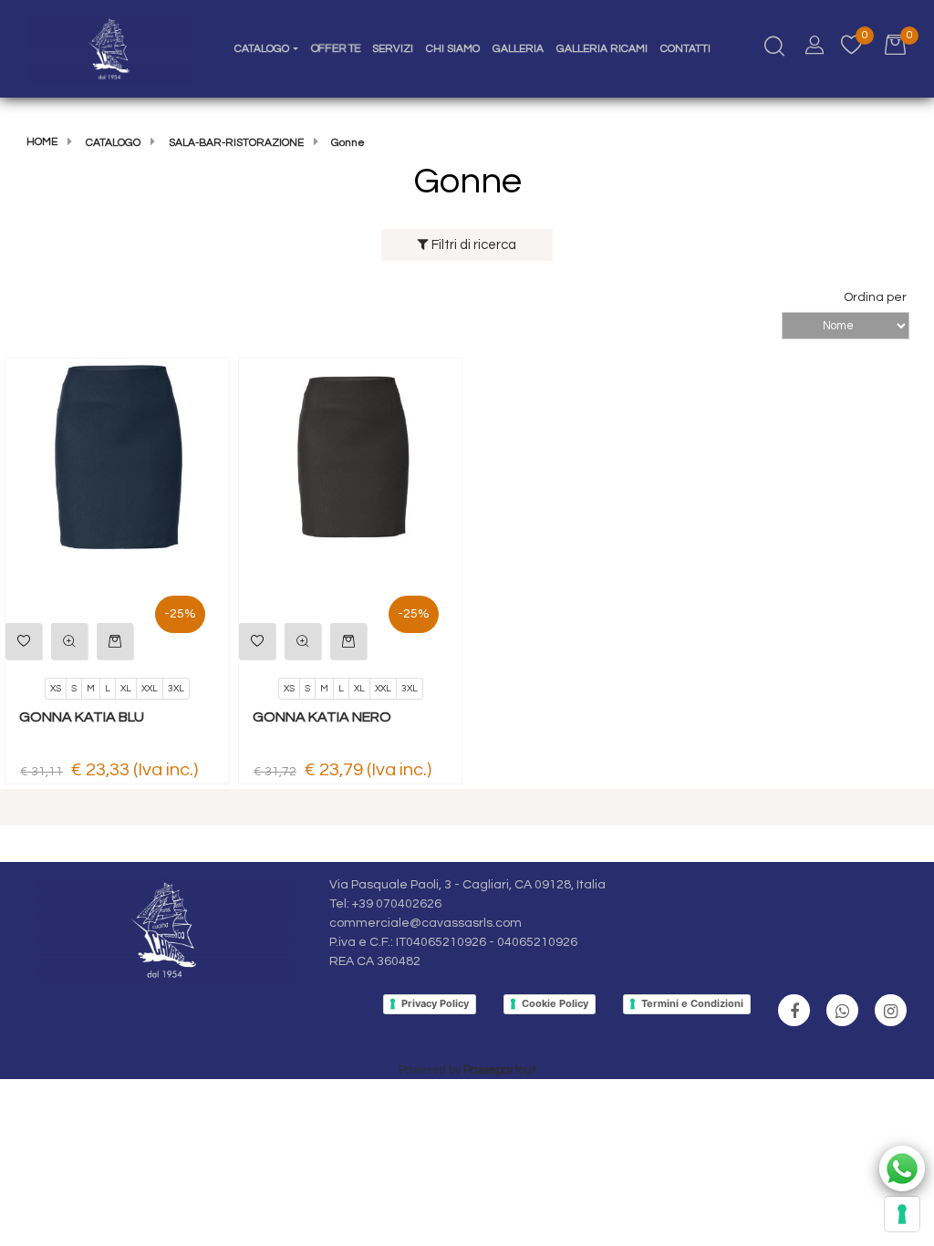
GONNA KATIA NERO (322, 717)
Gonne (348, 143)
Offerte (335, 49)
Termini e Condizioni (692, 1003)
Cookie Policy (555, 1003)
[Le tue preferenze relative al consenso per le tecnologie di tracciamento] (902, 1214)
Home (41, 142)
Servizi (392, 49)
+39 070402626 (396, 904)
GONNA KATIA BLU (81, 717)
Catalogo (113, 143)
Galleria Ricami (602, 49)
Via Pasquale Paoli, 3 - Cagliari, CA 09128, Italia (467, 884)
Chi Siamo (453, 49)
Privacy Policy (435, 1003)
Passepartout (499, 1070)
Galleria (518, 49)
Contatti (685, 49)
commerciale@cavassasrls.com (425, 923)
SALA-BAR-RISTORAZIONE (236, 143)
